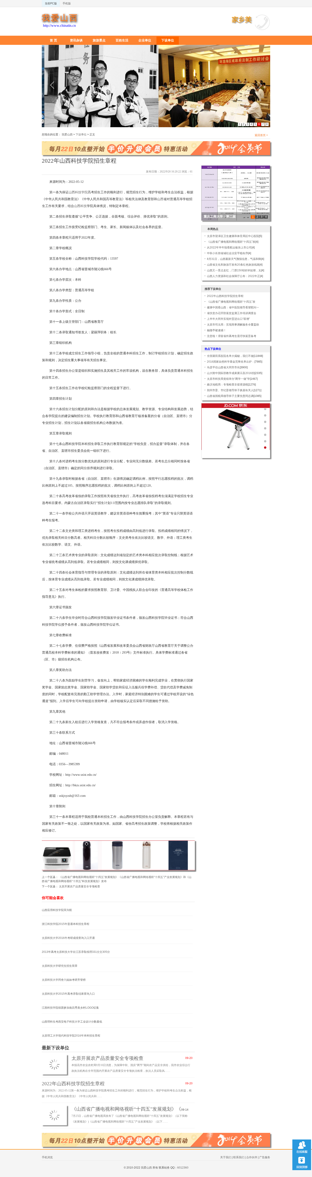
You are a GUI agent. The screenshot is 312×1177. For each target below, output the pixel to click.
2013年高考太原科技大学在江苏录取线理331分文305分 (76, 951)
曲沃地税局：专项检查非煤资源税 (227, 384)
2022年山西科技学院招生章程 (73, 1083)
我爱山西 (60, 17)
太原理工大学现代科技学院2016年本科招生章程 (71, 1035)
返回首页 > (261, 135)
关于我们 (225, 1157)
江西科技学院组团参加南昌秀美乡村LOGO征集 (70, 1007)
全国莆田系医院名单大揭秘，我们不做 (230, 356)
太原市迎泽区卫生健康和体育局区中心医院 (233, 236)
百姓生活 (122, 40)
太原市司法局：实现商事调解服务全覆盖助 (233, 324)
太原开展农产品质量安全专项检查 (79, 886)
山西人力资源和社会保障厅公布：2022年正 (233, 276)
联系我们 (238, 1157)
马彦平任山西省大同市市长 (223, 367)
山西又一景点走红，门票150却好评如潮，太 (234, 270)
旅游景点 (99, 40)
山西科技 (80, 206)
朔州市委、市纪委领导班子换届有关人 (230, 390)
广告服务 (264, 1157)
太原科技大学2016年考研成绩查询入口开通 (68, 938)
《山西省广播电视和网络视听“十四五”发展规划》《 (126, 1109)
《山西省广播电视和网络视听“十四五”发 (231, 241)
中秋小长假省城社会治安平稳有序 (227, 253)
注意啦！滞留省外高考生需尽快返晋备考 (231, 336)
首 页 (53, 40)
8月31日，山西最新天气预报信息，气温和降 (234, 259)
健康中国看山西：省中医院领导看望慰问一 (233, 307)
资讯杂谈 (76, 40)
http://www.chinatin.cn (59, 25)
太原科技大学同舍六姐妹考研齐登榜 (64, 979)
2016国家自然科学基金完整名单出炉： (230, 361)
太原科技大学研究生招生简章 (59, 965)
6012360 (182, 1167)
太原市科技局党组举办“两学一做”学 (228, 378)
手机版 (67, 3)
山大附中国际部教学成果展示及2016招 (230, 373)
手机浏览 (47, 1157)
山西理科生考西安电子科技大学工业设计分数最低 (72, 1021)
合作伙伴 (251, 1157)
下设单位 (167, 40)
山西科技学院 (78, 192)
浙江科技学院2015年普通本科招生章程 (65, 924)
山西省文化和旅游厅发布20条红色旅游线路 (233, 264)
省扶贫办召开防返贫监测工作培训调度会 (231, 313)
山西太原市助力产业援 (220, 216)
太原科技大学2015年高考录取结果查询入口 (68, 993)
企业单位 (144, 40)
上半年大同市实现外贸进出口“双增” (228, 319)
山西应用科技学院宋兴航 (57, 910)
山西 (160, 199)
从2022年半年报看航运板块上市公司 (229, 247)
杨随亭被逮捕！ (216, 330)
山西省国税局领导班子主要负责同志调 (230, 396)
